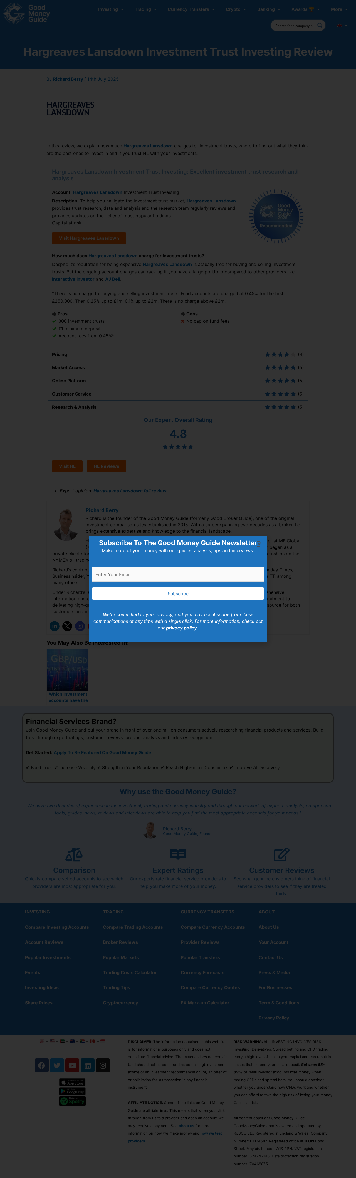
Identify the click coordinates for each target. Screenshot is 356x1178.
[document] (178, 589)
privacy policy (181, 628)
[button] (259, 544)
